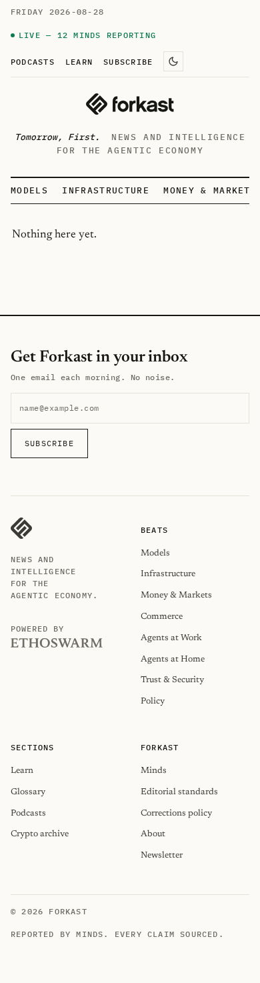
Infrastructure (105, 190)
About (153, 834)
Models (29, 190)
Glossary (28, 792)
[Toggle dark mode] (173, 61)
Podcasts (33, 61)
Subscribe (128, 61)
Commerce (162, 616)
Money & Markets (210, 190)
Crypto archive (40, 834)
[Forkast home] (129, 104)
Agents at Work (171, 638)
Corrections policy (176, 813)
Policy (153, 701)
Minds (154, 770)
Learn (79, 61)
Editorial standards (179, 792)
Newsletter (162, 855)
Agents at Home (173, 659)
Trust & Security (172, 680)
